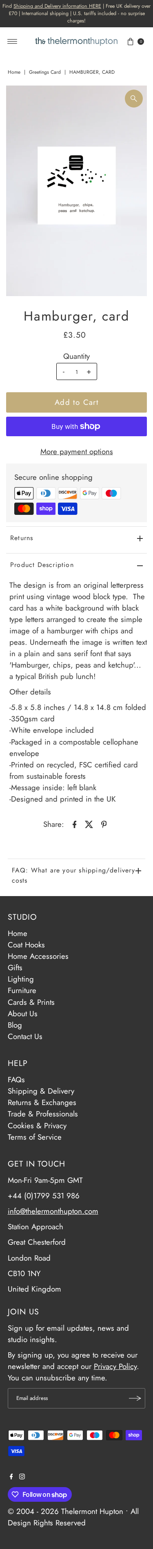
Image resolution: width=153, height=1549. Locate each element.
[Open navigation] (12, 41)
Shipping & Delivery (41, 1090)
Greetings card (45, 72)
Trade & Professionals (43, 1113)
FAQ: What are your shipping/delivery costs (73, 875)
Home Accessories (38, 956)
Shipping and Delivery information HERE (57, 6)
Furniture (22, 990)
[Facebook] (11, 1477)
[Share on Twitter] (89, 824)
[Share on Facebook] (75, 824)
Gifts (15, 967)
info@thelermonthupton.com (53, 1211)
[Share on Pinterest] (104, 824)
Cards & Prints (31, 1002)
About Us (23, 1013)
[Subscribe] (135, 1398)
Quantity (76, 356)
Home (14, 72)
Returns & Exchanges (42, 1102)
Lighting (21, 978)
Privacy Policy (115, 1366)
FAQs (16, 1079)
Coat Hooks (26, 944)
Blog (15, 1024)
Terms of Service (35, 1137)
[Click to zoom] (134, 99)
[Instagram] (22, 1477)
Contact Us (25, 1036)
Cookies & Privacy (37, 1125)
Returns (21, 538)
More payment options (76, 451)
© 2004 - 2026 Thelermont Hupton (65, 1511)
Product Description (42, 564)
